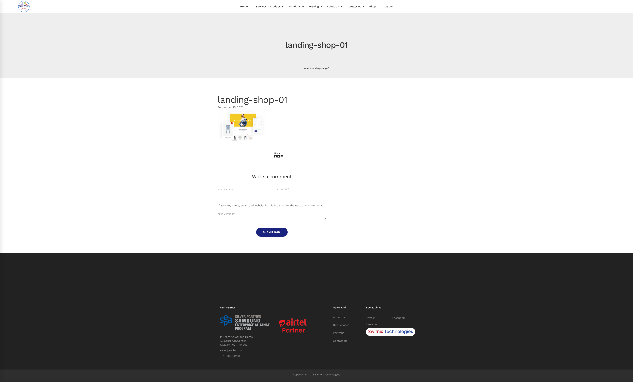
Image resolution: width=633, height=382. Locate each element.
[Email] (282, 156)
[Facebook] (275, 156)
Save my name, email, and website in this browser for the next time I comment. (272, 205)
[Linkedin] (278, 156)
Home (306, 68)
